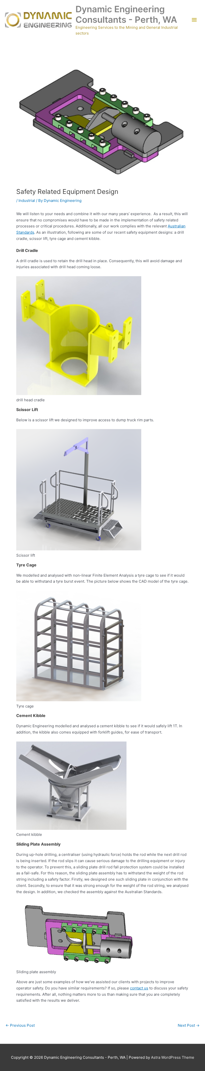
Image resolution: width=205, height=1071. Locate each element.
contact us (139, 988)
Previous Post (20, 1025)
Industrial (26, 200)
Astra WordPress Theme (172, 1057)
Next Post (189, 1025)
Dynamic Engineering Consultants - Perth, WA (126, 14)
